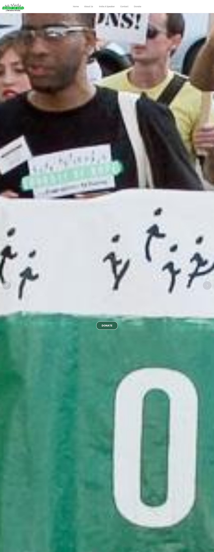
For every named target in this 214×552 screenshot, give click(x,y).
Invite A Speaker (107, 6)
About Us (88, 6)
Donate (137, 6)
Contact (124, 6)
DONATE (107, 325)
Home (76, 6)
